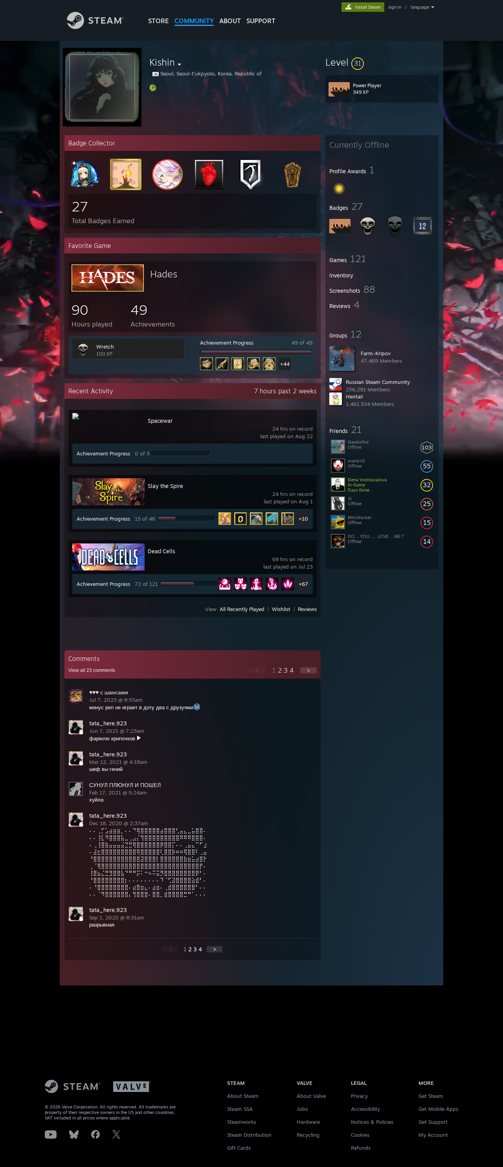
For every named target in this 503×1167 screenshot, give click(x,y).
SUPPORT (260, 21)
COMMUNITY (194, 21)
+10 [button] (303, 519)
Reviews (307, 609)
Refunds (361, 1148)
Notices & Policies (372, 1122)
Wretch (105, 346)
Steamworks (241, 1122)
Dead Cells (161, 551)
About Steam (243, 1096)
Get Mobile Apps (438, 1109)
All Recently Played (242, 609)
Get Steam (431, 1096)
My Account (433, 1135)
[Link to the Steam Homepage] (95, 27)
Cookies (360, 1135)
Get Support (433, 1122)
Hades (163, 274)
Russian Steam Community (378, 382)
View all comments (91, 670)
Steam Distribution (249, 1135)
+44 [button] (285, 364)
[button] (382, 62)
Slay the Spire (165, 486)
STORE (158, 21)
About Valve (311, 1096)
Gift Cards (239, 1148)
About (230, 21)
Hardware (308, 1122)
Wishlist (281, 609)
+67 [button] (303, 584)
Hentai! (354, 396)
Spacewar (160, 420)
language (420, 7)
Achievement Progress (226, 342)
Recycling (308, 1135)
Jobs (302, 1109)
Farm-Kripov (376, 353)
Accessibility (365, 1109)
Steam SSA (240, 1109)
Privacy (359, 1096)
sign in (394, 7)
